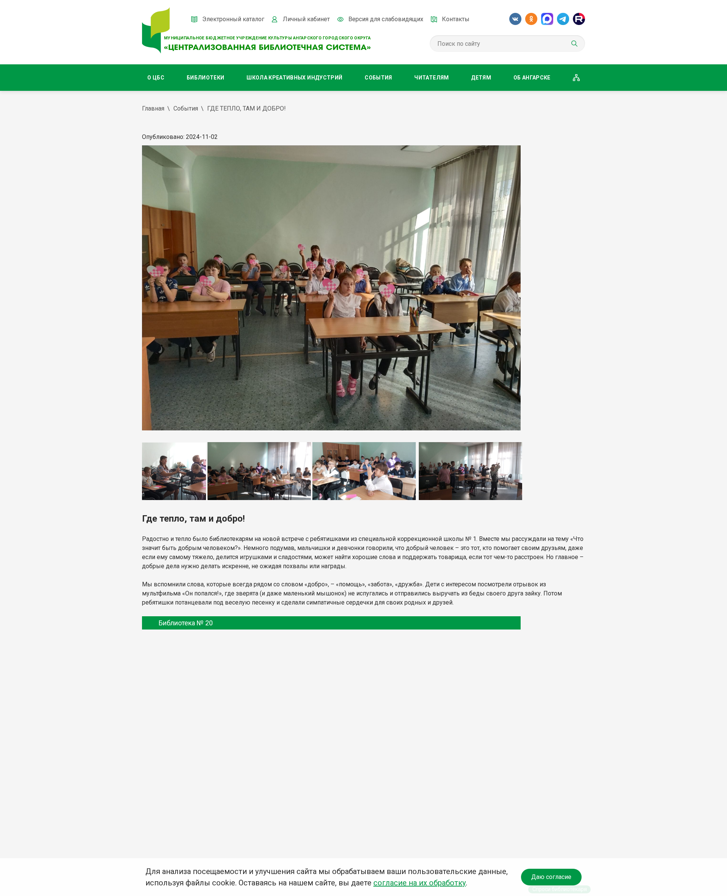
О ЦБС (155, 78)
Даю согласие (551, 876)
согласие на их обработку (419, 882)
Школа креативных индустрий (294, 78)
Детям (481, 78)
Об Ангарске (532, 78)
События (378, 78)
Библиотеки (206, 78)
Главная (153, 108)
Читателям (431, 78)
